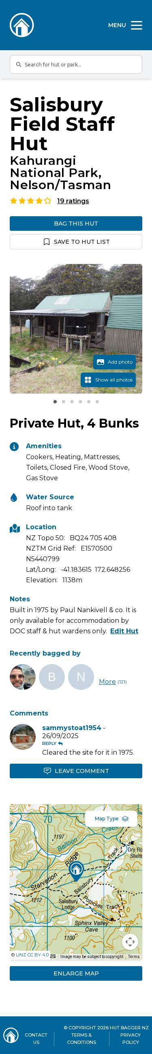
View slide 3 (71, 401)
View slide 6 (97, 401)
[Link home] (11, 1035)
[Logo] (22, 25)
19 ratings (73, 201)
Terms (134, 956)
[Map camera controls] (130, 942)
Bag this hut (76, 223)
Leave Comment (82, 771)
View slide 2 (63, 401)
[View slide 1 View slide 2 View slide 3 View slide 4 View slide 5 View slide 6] (76, 329)
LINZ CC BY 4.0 (32, 955)
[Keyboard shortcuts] (53, 956)
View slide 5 (88, 401)
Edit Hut (124, 631)
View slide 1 (55, 401)
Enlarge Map (76, 973)
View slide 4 (80, 401)
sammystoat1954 (71, 728)
